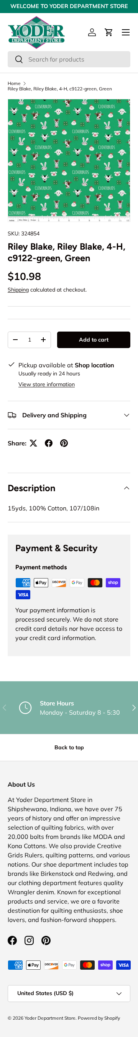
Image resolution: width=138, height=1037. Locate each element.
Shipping (18, 289)
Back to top (69, 747)
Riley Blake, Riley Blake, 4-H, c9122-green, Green (60, 89)
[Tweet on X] (33, 443)
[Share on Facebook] (48, 443)
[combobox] (69, 59)
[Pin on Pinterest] (64, 443)
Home (14, 83)
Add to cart (93, 339)
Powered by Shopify (99, 1018)
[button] (108, 32)
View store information (46, 384)
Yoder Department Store (50, 1018)
